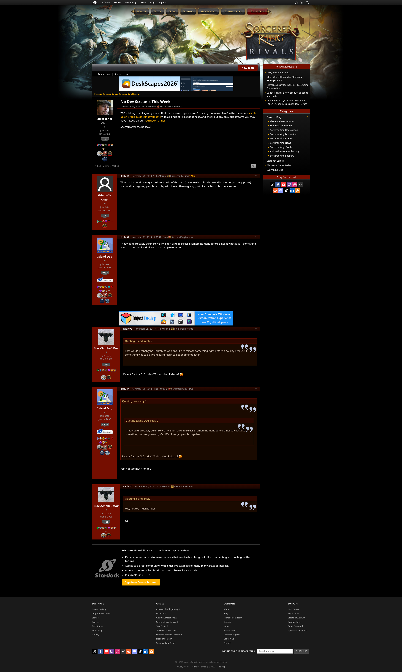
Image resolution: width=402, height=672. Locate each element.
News (143, 2)
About (227, 609)
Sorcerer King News (128, 93)
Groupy (95, 634)
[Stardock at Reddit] (275, 190)
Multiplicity (97, 630)
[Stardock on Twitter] (272, 184)
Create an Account (296, 617)
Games (117, 2)
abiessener (104, 119)
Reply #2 (124, 237)
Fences (95, 622)
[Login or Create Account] (296, 2)
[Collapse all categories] (307, 116)
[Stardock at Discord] (281, 190)
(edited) (192, 175)
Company (229, 603)
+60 (106, 364)
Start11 (95, 617)
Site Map (221, 666)
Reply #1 (124, 175)
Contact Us (229, 638)
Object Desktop (99, 609)
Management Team (233, 617)
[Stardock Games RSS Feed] (298, 190)
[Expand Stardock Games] (265, 161)
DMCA (212, 666)
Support (163, 2)
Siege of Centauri (164, 638)
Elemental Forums (179, 175)
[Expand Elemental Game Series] (265, 165)
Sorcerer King (109, 93)
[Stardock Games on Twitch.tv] (289, 184)
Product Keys (294, 622)
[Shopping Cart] (302, 2)
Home (97, 93)
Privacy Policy (182, 666)
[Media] (140, 11)
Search (118, 74)
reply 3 (142, 401)
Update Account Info (297, 630)
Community (130, 2)
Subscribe (301, 651)
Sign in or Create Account (141, 582)
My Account (293, 613)
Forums (227, 643)
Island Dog (104, 256)
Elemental (161, 613)
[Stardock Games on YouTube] (283, 184)
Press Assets (229, 630)
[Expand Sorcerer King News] (268, 143)
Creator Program (232, 634)
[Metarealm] (208, 11)
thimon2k (104, 195)
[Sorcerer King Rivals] (270, 42)
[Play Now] (259, 11)
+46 (104, 139)
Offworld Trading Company (169, 634)
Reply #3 (127, 328)
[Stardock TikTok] (286, 190)
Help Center (293, 609)
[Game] (157, 11)
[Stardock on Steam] (300, 184)
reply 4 (148, 498)
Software (106, 2)
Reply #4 (124, 388)
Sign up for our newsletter (238, 651)
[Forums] (188, 11)
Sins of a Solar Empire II (167, 622)
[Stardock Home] (95, 2)
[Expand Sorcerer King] (265, 117)
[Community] (233, 11)
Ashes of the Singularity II (168, 609)
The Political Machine (166, 630)
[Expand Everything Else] (265, 170)
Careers (227, 622)
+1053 (105, 272)
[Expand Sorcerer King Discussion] (268, 134)
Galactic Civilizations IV (166, 617)
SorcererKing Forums (171, 106)
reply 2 (148, 341)
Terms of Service (198, 666)
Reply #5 (127, 486)
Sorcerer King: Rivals (165, 643)
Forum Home (104, 74)
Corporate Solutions (101, 613)
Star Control (162, 626)
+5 (105, 215)
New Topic (248, 68)
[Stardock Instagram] (295, 184)
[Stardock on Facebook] (278, 184)
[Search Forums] (307, 2)
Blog (152, 2)
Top (256, 176)
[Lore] (172, 11)
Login (127, 74)
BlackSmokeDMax (106, 348)
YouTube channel (154, 120)
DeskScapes (97, 626)
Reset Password (295, 626)
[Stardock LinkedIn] (292, 190)
